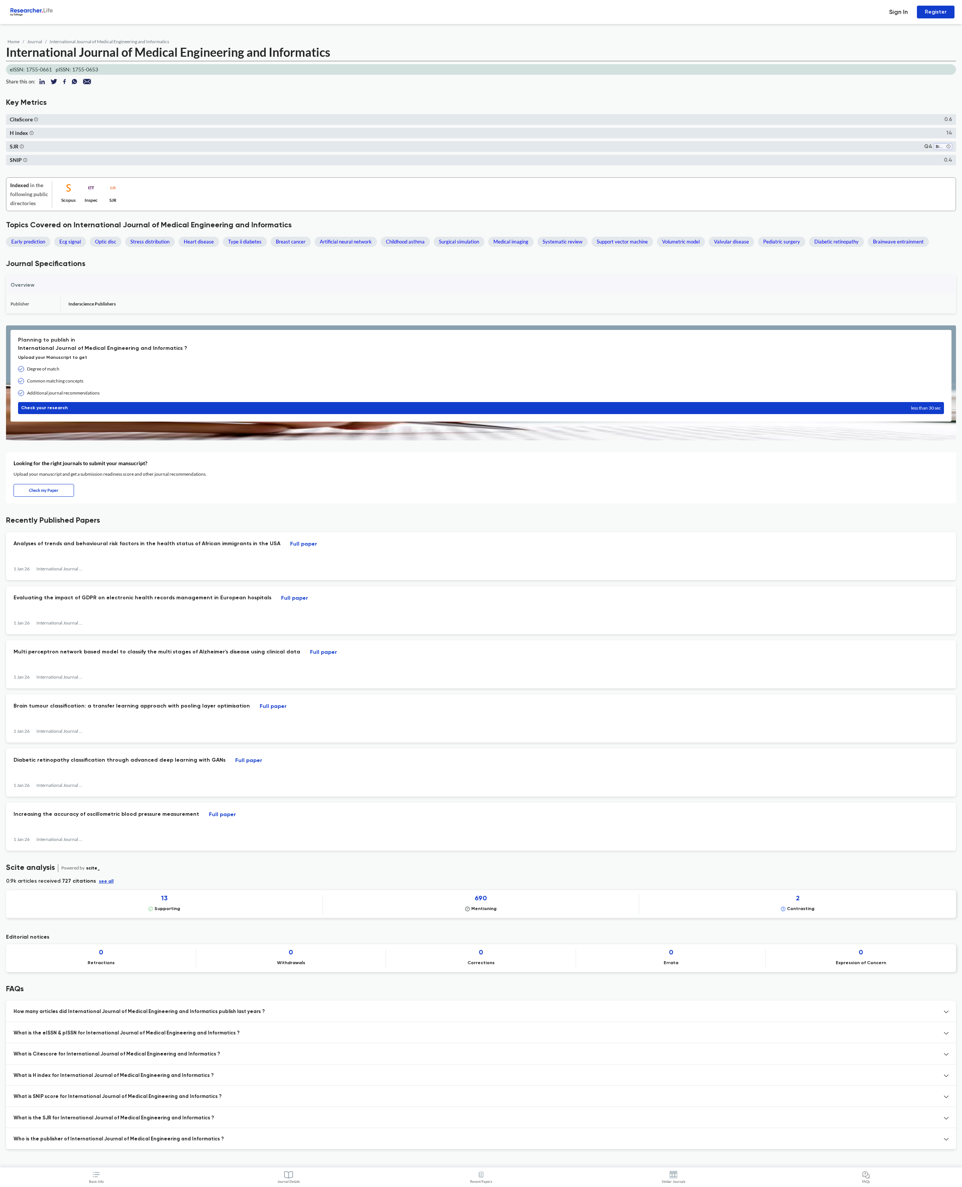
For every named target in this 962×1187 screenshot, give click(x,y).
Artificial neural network (346, 242)
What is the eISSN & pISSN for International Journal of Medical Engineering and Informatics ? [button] (127, 1033)
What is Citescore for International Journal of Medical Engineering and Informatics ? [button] (117, 1054)
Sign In (898, 11)
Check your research (481, 408)
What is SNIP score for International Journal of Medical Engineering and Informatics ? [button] (118, 1096)
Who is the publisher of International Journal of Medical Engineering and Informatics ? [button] (119, 1139)
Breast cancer (291, 242)
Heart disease (199, 242)
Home (14, 41)
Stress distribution (149, 242)
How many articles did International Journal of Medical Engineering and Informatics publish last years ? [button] (139, 1011)
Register (936, 12)
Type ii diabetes (245, 242)
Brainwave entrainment (898, 242)
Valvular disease (731, 242)
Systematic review (562, 242)
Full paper (303, 544)
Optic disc (105, 242)
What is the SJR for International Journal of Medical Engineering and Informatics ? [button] (114, 1118)
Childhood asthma (405, 242)
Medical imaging (510, 242)
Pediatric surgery (781, 242)
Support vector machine (622, 242)
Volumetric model (681, 242)
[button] (36, 119)
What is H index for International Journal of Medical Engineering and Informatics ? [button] (114, 1075)
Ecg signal (70, 242)
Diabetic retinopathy (836, 242)
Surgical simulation (459, 242)
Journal (34, 41)
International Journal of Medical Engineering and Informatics (109, 41)
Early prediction (28, 242)
